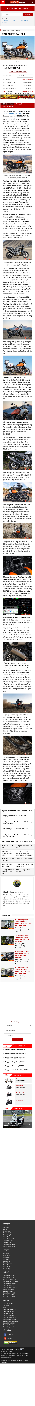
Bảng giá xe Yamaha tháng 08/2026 (15, 1053)
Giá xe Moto (6, 1261)
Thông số (19, 104)
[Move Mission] (9, 1090)
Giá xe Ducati (7, 1265)
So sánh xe (6, 1231)
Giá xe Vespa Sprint (9, 1244)
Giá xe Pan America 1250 (12, 113)
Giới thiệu (6, 1227)
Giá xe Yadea (7, 1267)
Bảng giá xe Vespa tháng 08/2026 (14, 1062)
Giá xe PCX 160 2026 (9, 1323)
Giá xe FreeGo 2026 (9, 1317)
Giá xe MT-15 (7, 1237)
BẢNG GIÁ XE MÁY (19, 1046)
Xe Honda (6, 1253)
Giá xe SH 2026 (8, 1291)
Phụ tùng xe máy (8, 1303)
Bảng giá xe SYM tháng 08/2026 (14, 1066)
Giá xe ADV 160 (8, 1313)
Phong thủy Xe (7, 1235)
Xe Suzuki (6, 1257)
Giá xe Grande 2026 (9, 1297)
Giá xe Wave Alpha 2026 (10, 1321)
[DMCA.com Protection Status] (10, 1343)
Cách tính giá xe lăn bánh (22, 93)
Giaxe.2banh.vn (17, 1360)
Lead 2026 (5, 21)
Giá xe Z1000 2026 (9, 1246)
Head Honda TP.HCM (9, 1309)
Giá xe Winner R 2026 (10, 1287)
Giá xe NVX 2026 (8, 1285)
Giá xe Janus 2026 (8, 1295)
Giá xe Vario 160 (8, 1325)
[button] (16, 62)
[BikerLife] (17, 883)
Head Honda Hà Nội (9, 1311)
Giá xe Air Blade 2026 (9, 1283)
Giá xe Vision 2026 (8, 1289)
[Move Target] (9, 1105)
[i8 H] (9, 1083)
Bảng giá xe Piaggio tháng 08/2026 (15, 1057)
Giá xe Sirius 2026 (8, 1315)
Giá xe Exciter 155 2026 (10, 1281)
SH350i (26, 21)
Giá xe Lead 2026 (8, 1277)
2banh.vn (10, 1338)
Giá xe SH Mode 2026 (10, 1279)
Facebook (10, 1334)
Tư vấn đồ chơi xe (8, 1233)
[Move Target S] (9, 1097)
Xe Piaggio (6, 1259)
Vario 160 (20, 21)
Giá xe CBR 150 (8, 1240)
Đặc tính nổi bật (8, 104)
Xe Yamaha (6, 1255)
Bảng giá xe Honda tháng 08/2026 (15, 1049)
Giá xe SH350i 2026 (9, 1239)
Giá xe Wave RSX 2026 (10, 1319)
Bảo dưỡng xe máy (9, 1327)
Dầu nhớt (6, 1305)
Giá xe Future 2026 (9, 1293)
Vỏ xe (4, 1307)
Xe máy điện (7, 1269)
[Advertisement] (17, 999)
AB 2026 (4, 23)
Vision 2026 (12, 21)
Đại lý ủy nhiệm (8, 106)
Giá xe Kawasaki (8, 1263)
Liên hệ (5, 1229)
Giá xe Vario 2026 (8, 1275)
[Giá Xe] (17, 3)
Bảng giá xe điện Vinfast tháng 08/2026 (16, 1070)
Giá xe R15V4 (7, 1242)
